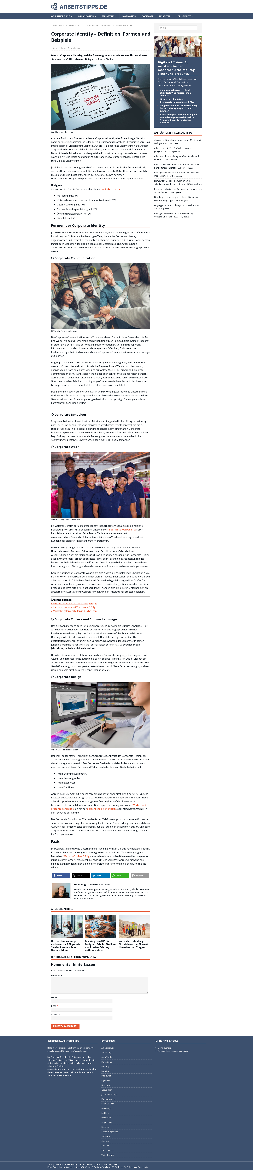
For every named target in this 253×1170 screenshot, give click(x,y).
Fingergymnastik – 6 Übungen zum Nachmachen (177, 205)
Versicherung (107, 1150)
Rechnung (105, 1127)
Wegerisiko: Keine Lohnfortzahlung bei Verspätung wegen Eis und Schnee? (179, 108)
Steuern (105, 1141)
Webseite (55, 1014)
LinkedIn (135, 889)
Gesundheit (184, 16)
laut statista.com (111, 189)
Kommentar (57, 975)
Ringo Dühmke (59, 48)
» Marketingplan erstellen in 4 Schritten (74, 611)
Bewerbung (106, 1062)
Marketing (108, 16)
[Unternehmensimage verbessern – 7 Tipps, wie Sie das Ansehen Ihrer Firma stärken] (67, 926)
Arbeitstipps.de (74, 1164)
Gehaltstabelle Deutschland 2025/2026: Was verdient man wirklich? (175, 93)
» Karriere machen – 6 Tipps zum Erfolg (73, 607)
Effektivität (106, 1075)
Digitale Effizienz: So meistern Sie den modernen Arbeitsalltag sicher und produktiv (176, 68)
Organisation (86, 16)
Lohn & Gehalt (107, 1103)
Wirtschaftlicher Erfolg (76, 856)
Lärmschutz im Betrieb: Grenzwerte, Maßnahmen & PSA (177, 100)
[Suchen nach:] (178, 27)
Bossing (104, 1066)
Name (54, 997)
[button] (61, 875)
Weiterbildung (107, 1155)
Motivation (129, 16)
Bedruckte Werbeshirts (122, 529)
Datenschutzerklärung (103, 1164)
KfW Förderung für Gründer (122, 1167)
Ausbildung (106, 1052)
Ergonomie (106, 1080)
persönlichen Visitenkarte (102, 808)
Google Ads (143, 1167)
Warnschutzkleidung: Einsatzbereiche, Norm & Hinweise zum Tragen (133, 944)
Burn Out (105, 1071)
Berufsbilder (107, 1057)
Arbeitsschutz (107, 1047)
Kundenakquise (108, 1099)
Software (147, 16)
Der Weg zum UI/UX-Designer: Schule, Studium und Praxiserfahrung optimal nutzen (100, 946)
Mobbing (105, 1113)
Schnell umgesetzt (109, 1131)
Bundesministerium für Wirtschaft (79, 1167)
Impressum (87, 1164)
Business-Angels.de (102, 1167)
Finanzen (164, 16)
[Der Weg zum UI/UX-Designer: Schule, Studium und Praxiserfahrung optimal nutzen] (101, 926)
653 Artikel (106, 884)
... (192, 85)
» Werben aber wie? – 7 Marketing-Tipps (74, 603)
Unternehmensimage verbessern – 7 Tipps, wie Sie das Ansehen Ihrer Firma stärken (66, 946)
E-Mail (54, 1005)
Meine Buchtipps (165, 1047)
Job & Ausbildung (60, 16)
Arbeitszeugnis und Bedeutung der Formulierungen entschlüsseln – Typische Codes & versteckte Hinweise (178, 118)
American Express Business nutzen (173, 1051)
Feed (116, 1164)
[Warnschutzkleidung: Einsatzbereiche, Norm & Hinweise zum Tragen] (134, 926)
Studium (105, 1145)
